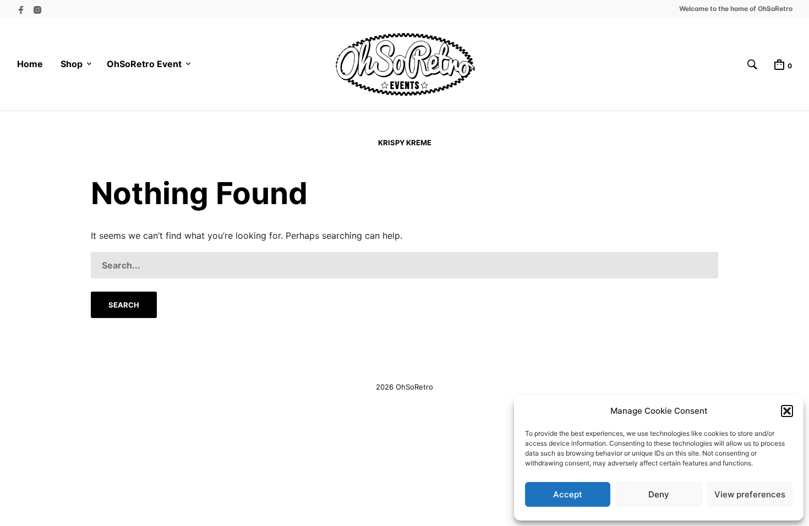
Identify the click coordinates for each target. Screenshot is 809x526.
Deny (658, 494)
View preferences (749, 494)
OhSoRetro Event (144, 63)
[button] (786, 411)
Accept (567, 494)
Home (30, 63)
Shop (72, 63)
